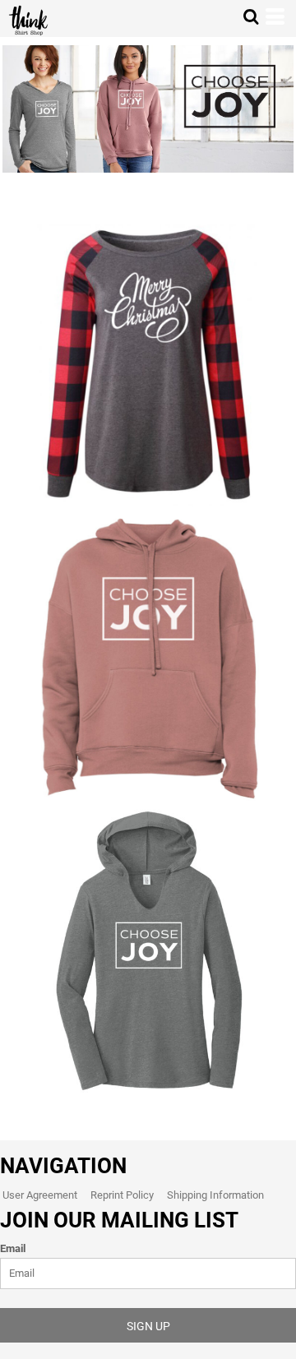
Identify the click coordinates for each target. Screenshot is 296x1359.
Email (12, 1248)
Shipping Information (215, 1195)
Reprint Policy (122, 1195)
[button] (251, 16)
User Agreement (39, 1195)
